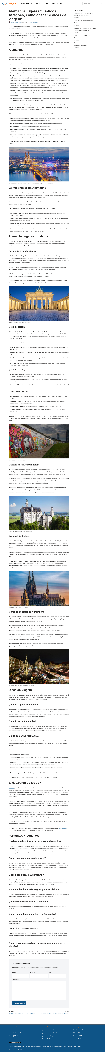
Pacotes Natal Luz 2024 (75, 1036)
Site (50, 972)
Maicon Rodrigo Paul (16, 22)
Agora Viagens (63, 828)
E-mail (32, 972)
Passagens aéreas (45, 1027)
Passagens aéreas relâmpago (47, 1036)
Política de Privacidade (15, 1033)
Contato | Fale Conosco (15, 1036)
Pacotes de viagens (75, 1027)
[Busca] (102, 3)
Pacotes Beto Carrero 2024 (76, 1030)
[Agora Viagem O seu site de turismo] (9, 3)
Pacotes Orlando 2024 (75, 1039)
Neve (10, 1050)
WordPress (21, 1050)
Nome (14, 972)
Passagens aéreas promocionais (48, 1030)
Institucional (13, 1027)
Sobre (10, 1030)
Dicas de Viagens (58, 3)
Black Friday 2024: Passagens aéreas (49, 1039)
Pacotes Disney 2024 (74, 1033)
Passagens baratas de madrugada (48, 1033)
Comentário (15, 979)
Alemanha (11, 788)
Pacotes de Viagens (43, 3)
